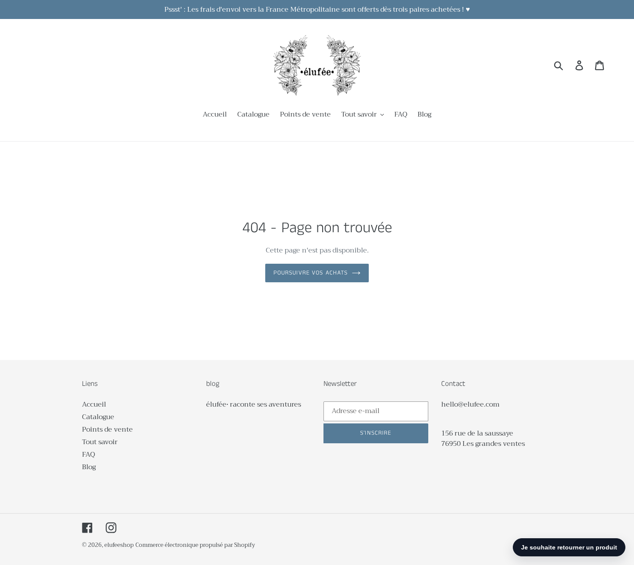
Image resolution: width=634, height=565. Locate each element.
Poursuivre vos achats (310, 272)
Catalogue (98, 417)
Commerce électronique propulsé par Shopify (195, 545)
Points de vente (107, 429)
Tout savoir (100, 442)
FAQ (88, 454)
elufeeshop (119, 545)
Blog (89, 467)
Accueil (94, 404)
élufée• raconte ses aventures (253, 404)
